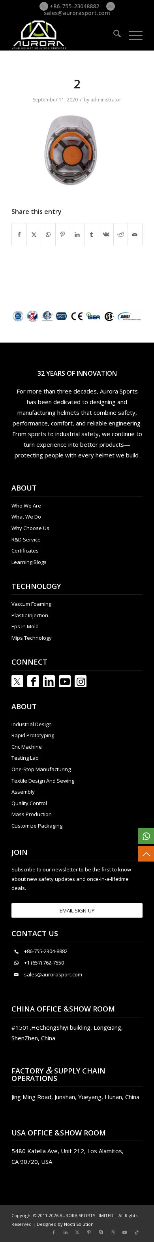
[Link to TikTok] (137, 1232)
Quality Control (29, 803)
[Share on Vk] (106, 234)
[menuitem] (113, 35)
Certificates (25, 550)
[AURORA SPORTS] (63, 35)
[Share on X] (34, 234)
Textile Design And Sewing (42, 780)
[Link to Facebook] (33, 681)
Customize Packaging (36, 825)
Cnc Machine (26, 746)
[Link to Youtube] (65, 681)
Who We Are (26, 505)
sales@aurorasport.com (77, 13)
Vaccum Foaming (31, 603)
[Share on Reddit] (121, 234)
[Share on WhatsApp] (48, 234)
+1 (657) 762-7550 (44, 962)
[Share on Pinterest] (63, 234)
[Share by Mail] (135, 234)
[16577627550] (146, 836)
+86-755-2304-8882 (46, 951)
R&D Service (26, 539)
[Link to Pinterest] (89, 1232)
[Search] (113, 35)
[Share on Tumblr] (92, 234)
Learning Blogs (29, 562)
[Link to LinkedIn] (49, 681)
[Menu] (132, 35)
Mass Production (31, 814)
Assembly (23, 791)
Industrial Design (31, 724)
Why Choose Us (30, 528)
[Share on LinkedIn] (77, 234)
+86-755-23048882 (73, 6)
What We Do (26, 516)
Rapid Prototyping (32, 735)
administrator (105, 99)
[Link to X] (77, 1232)
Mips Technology (31, 637)
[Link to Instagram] (80, 681)
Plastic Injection (29, 615)
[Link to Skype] (101, 1232)
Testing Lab (25, 757)
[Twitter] (17, 681)
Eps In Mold (25, 626)
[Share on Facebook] (19, 234)
